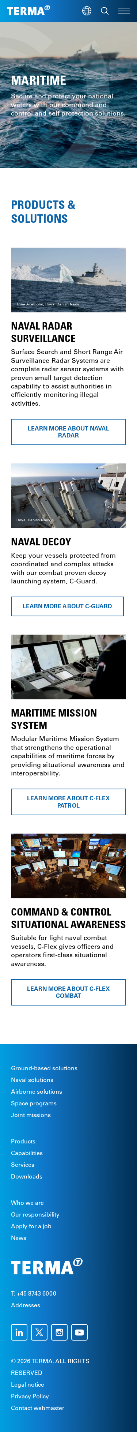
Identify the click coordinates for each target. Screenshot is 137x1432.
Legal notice (27, 1384)
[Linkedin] (21, 1332)
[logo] (28, 11)
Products (23, 1141)
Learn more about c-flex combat (68, 992)
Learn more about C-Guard (67, 606)
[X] (41, 1332)
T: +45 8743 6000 (33, 1293)
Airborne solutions (36, 1091)
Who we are (27, 1202)
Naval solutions (32, 1079)
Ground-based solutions (44, 1068)
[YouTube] (81, 1332)
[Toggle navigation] (124, 11)
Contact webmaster (37, 1408)
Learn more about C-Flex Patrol (68, 801)
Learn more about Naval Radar (69, 432)
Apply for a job (31, 1226)
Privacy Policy (30, 1396)
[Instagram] (61, 1332)
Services (22, 1164)
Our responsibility (35, 1214)
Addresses (25, 1305)
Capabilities (27, 1153)
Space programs (34, 1103)
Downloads (26, 1176)
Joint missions (31, 1115)
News (18, 1237)
